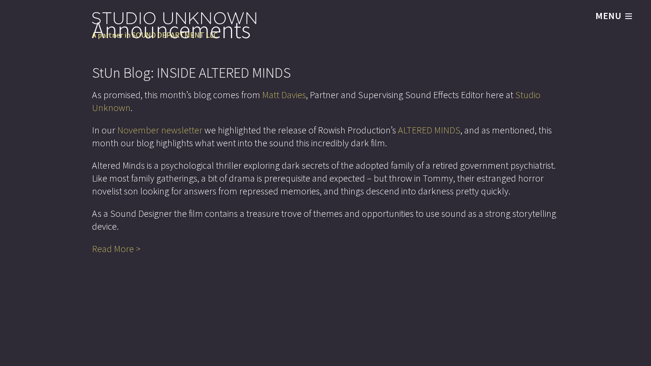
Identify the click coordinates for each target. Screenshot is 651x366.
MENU (608, 16)
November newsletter (160, 130)
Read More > (116, 248)
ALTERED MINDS (429, 130)
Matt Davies (284, 95)
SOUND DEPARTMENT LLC (175, 35)
